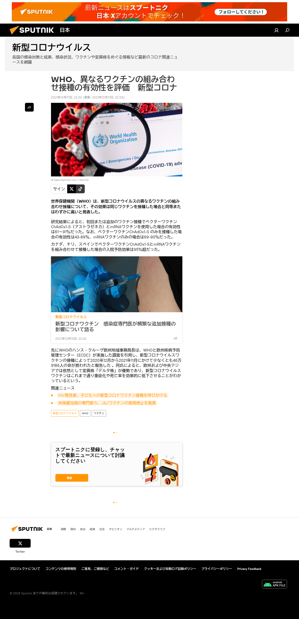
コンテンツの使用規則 (61, 569)
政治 (82, 529)
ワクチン (99, 413)
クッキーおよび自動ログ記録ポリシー (170, 569)
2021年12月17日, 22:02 (66, 97)
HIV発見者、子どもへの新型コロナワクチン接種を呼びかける (112, 395)
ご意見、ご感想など (95, 569)
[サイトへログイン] (276, 30)
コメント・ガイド (126, 569)
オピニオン (115, 529)
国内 (73, 529)
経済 (92, 529)
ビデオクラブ (157, 529)
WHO (85, 413)
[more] (175, 338)
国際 (63, 529)
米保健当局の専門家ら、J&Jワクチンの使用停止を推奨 (107, 402)
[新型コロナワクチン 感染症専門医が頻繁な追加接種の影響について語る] (116, 284)
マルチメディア (136, 529)
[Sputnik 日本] (33, 36)
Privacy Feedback (249, 569)
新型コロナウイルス (71, 317)
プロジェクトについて (25, 569)
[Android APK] (274, 585)
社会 (102, 529)
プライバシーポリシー (216, 569)
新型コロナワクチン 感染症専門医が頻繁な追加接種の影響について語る (115, 326)
